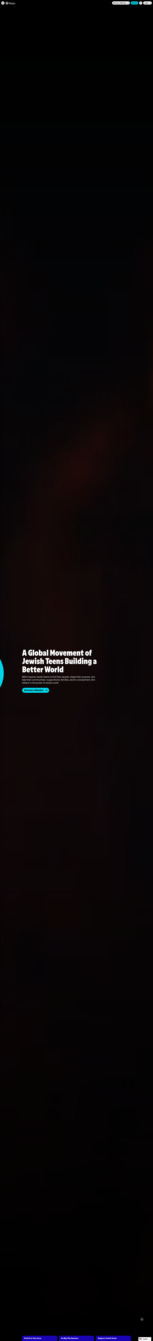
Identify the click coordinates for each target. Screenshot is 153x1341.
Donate (134, 3)
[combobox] (144, 1339)
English (145, 1339)
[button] (2, 3)
